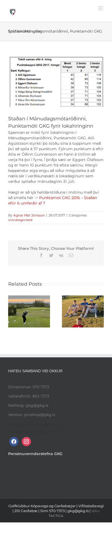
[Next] (100, 311)
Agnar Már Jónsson (29, 215)
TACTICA (56, 516)
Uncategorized (20, 220)
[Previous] (12, 311)
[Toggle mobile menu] (101, 8)
